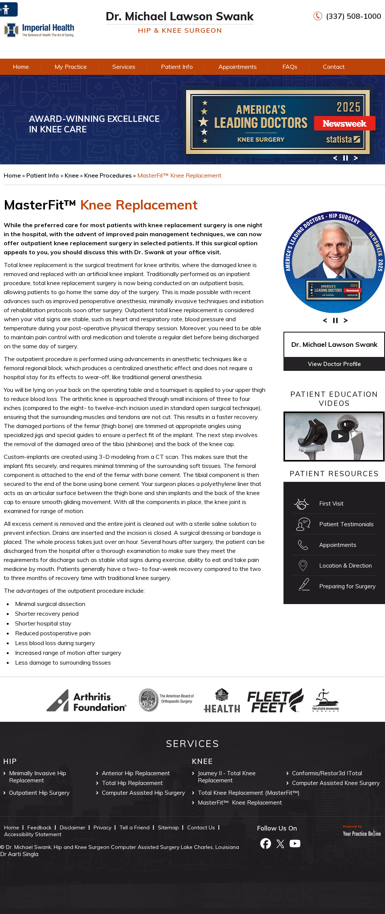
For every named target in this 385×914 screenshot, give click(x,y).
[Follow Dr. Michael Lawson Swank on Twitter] (280, 843)
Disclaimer (72, 827)
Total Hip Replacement (132, 782)
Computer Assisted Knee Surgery (336, 782)
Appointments (237, 66)
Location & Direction (345, 565)
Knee (72, 175)
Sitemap (168, 827)
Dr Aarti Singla (19, 854)
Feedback (39, 827)
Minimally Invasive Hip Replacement (37, 777)
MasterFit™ (40, 204)
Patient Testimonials (346, 524)
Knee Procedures (108, 175)
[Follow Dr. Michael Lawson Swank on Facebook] (265, 843)
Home (21, 66)
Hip (10, 761)
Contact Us (201, 827)
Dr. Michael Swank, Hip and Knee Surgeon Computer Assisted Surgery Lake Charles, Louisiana (122, 847)
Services (123, 66)
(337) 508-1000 (353, 16)
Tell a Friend (135, 827)
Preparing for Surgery (347, 586)
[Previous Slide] (335, 157)
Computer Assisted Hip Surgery (143, 792)
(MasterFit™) (282, 792)
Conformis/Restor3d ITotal (327, 773)
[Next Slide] (356, 157)
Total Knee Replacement (230, 792)
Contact (334, 66)
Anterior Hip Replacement (136, 773)
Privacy (102, 827)
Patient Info (177, 66)
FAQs (289, 66)
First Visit (331, 503)
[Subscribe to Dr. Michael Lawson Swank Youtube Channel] (294, 843)
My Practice (71, 66)
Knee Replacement (257, 802)
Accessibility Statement (32, 834)
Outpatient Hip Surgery (39, 792)
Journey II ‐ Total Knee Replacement (227, 777)
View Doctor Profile (334, 363)
